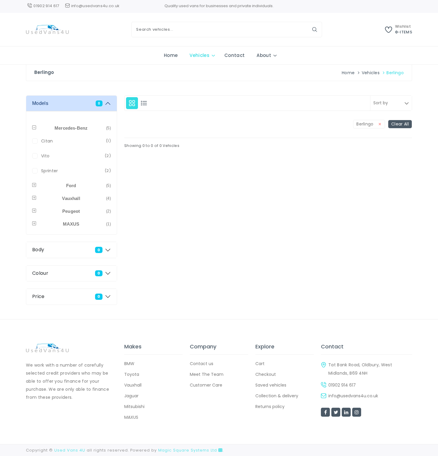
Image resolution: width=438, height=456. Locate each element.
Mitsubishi (134, 407)
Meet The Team (206, 374)
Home (171, 55)
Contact (234, 55)
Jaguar (131, 396)
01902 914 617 (342, 385)
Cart (260, 364)
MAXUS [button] (87, 224)
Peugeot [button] (86, 211)
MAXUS (131, 417)
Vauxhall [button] (86, 198)
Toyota (131, 374)
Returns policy (270, 407)
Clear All (400, 124)
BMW (129, 364)
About (264, 55)
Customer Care (206, 385)
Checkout (265, 374)
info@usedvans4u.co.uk (353, 396)
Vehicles (199, 55)
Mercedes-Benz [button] (83, 128)
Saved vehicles (270, 385)
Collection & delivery (276, 396)
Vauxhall (133, 385)
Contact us (201, 364)
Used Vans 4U (69, 450)
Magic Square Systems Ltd (188, 450)
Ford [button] (88, 185)
